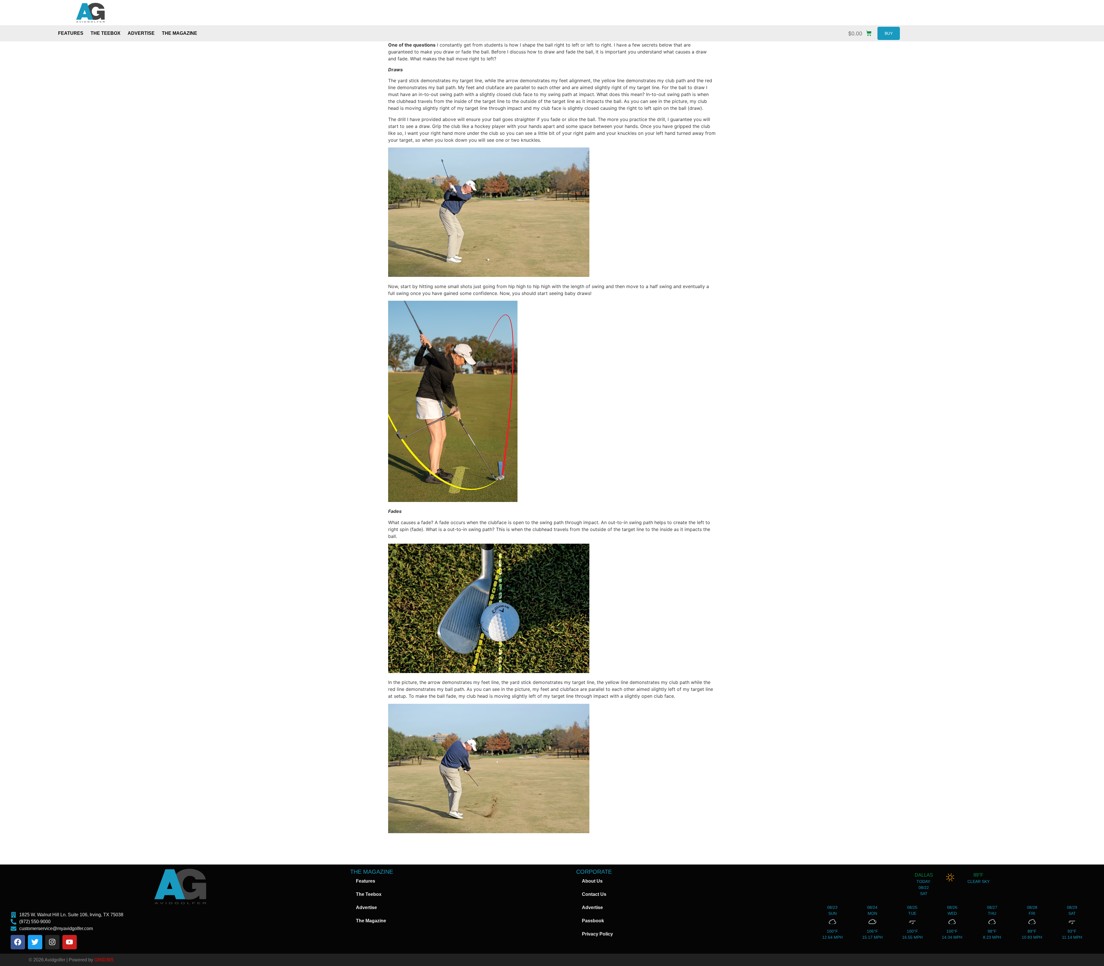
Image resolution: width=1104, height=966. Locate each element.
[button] (861, 32)
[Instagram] (52, 942)
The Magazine (179, 33)
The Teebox (105, 33)
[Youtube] (69, 942)
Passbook (593, 920)
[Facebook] (18, 942)
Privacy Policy (597, 933)
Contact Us (594, 894)
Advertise (141, 33)
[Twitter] (35, 942)
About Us (592, 881)
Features (70, 33)
